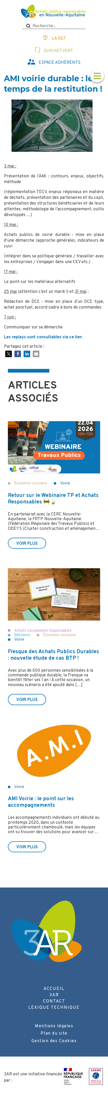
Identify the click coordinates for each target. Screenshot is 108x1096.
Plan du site (54, 1033)
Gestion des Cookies (54, 1041)
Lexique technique (54, 1007)
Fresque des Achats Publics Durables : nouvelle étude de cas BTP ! (53, 655)
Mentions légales (54, 1026)
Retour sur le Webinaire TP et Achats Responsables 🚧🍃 (53, 499)
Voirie (65, 483)
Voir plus (27, 543)
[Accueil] (54, 12)
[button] (8, 354)
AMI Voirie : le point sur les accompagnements (41, 802)
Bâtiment (22, 635)
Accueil (54, 988)
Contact (54, 1001)
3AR (54, 995)
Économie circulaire (30, 483)
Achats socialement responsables (43, 631)
